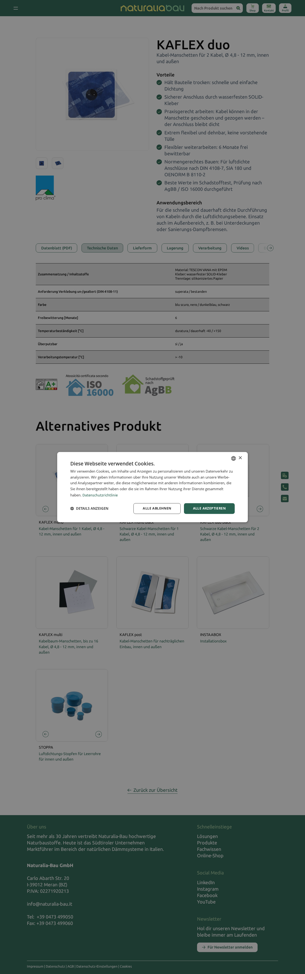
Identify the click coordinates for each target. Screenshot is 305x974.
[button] (89, 508)
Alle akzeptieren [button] (209, 508)
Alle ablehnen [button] (157, 508)
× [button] (240, 458)
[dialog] (152, 487)
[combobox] (233, 458)
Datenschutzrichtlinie (100, 495)
